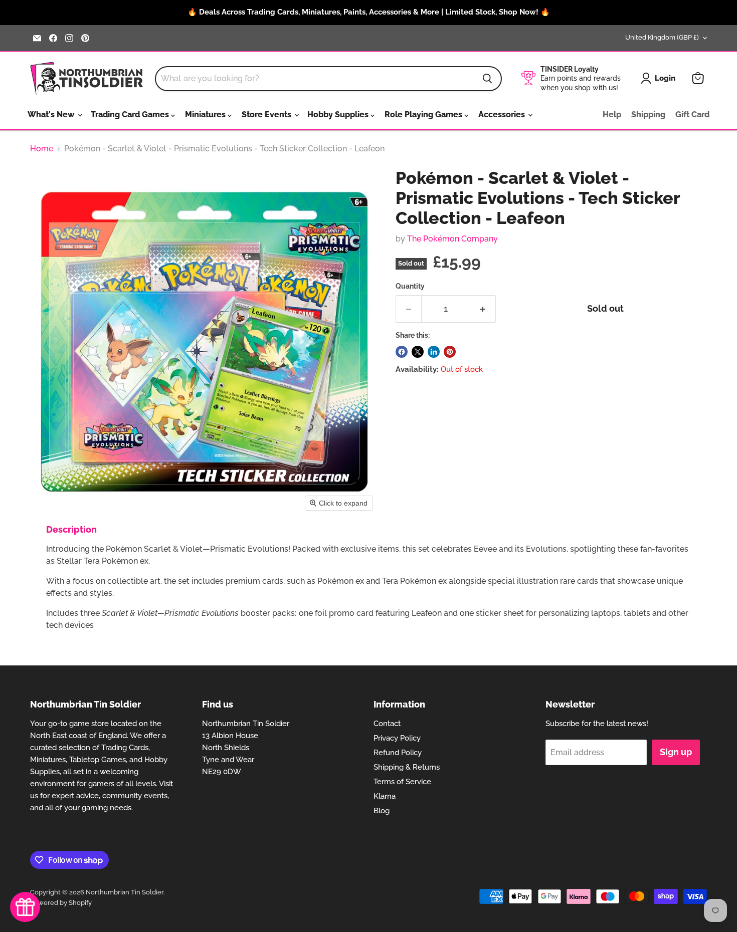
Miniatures (206, 114)
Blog (382, 810)
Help (612, 114)
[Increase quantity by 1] (483, 309)
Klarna (385, 796)
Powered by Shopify (61, 902)
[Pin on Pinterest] (450, 352)
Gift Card (692, 114)
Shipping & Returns (407, 767)
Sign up (676, 752)
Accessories (502, 114)
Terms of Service (402, 781)
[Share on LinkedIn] (434, 352)
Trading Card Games (131, 114)
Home (41, 148)
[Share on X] (418, 352)
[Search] (487, 78)
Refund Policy (398, 752)
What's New (52, 114)
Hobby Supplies (339, 114)
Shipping (648, 114)
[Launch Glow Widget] (25, 907)
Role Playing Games (424, 114)
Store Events (267, 114)
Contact (387, 723)
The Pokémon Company (452, 239)
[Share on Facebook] (402, 352)
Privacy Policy (397, 738)
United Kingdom (662, 37)
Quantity (410, 286)
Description (71, 529)
